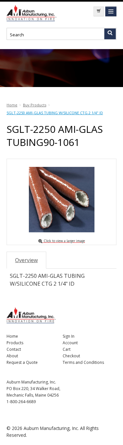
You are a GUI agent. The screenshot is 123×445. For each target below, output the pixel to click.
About (12, 356)
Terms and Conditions (83, 362)
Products (15, 343)
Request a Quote (22, 362)
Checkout (71, 356)
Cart (67, 349)
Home (12, 336)
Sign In (68, 336)
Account (70, 343)
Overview (26, 260)
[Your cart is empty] (98, 11)
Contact (14, 349)
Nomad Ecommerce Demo (33, 13)
